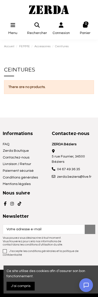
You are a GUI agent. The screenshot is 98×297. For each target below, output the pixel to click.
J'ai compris (20, 286)
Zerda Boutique (16, 150)
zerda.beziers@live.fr (74, 176)
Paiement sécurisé (18, 170)
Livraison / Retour (17, 164)
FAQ (6, 144)
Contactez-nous (16, 157)
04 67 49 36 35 (68, 169)
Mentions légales (17, 184)
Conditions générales (20, 177)
